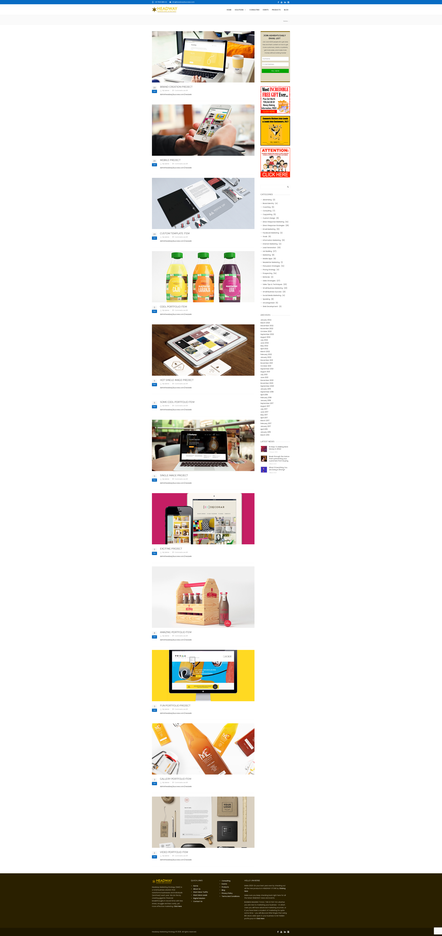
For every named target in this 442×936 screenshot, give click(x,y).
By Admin (166, 90)
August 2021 (265, 372)
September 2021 (266, 369)
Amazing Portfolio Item (175, 632)
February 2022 (266, 354)
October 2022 (266, 331)
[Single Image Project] (203, 445)
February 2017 (265, 423)
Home (229, 10)
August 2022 (265, 337)
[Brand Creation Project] (203, 56)
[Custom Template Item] (203, 203)
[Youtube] (281, 2)
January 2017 (265, 426)
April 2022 (264, 349)
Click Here (178, 906)
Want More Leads (200, 895)
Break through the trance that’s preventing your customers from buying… (279, 458)
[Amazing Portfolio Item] (203, 597)
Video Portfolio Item (174, 852)
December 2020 (266, 380)
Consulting (254, 10)
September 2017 (266, 403)
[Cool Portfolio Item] (203, 276)
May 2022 (264, 346)
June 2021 (264, 377)
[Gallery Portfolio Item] (203, 749)
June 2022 (264, 343)
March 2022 (265, 351)
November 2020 (266, 383)
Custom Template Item (175, 233)
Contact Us (197, 901)
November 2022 (266, 328)
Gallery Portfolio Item (175, 778)
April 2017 (264, 418)
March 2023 (265, 323)
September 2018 (266, 392)
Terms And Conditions (231, 896)
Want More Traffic (200, 892)
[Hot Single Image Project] (203, 350)
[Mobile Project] (203, 130)
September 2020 (267, 386)
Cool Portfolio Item (173, 306)
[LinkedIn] (285, 2)
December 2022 (266, 325)
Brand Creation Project (176, 86)
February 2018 (265, 397)
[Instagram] (288, 2)
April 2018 (264, 395)
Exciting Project (171, 548)
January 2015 (265, 432)
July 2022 (264, 340)
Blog (286, 10)
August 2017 (265, 406)
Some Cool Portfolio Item (177, 402)
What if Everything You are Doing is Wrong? (278, 468)
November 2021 (266, 363)
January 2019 (265, 389)
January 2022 (265, 357)
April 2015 (264, 429)
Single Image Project (174, 475)
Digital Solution (199, 898)
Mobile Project (170, 160)
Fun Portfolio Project (175, 705)
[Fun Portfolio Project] (203, 675)
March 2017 (264, 420)
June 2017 (264, 412)
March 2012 (264, 435)
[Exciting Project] (203, 518)
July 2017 (264, 409)
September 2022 (267, 334)
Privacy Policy (227, 893)
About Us (196, 889)
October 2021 (265, 366)
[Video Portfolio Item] (203, 822)
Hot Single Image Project (176, 380)
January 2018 (265, 400)
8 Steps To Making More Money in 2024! (278, 448)
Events (266, 10)
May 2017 (264, 415)
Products (276, 10)
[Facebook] (278, 2)
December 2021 (266, 360)
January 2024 (265, 320)
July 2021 (263, 374)
